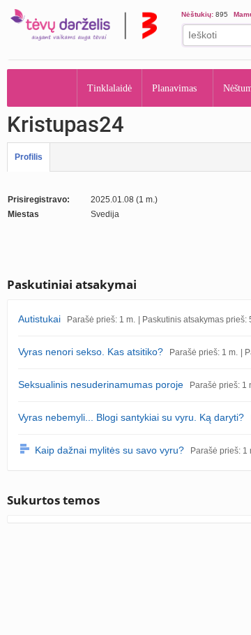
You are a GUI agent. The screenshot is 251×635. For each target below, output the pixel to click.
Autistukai (39, 318)
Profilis (29, 157)
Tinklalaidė (110, 88)
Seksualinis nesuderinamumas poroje (100, 384)
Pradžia (42, 88)
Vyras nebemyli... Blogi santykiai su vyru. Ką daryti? (131, 417)
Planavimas (178, 88)
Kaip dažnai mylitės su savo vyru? (109, 450)
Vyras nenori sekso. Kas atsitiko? (90, 351)
